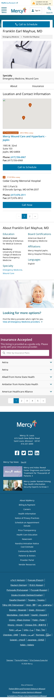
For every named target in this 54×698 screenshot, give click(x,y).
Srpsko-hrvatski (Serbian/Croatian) (27, 595)
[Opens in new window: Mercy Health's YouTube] (30, 453)
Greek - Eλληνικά (37, 610)
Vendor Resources (27, 564)
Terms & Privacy (21, 660)
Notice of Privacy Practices (27, 518)
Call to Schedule (28, 24)
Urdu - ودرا (28, 630)
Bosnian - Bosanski (17, 610)
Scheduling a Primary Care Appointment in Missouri (27, 696)
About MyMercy (27, 500)
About (13, 86)
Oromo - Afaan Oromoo (19, 620)
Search (49, 12)
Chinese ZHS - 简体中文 (35, 625)
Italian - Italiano (27, 645)
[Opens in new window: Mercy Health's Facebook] (17, 453)
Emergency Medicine (11, 37)
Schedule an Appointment (27, 522)
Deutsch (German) (19, 585)
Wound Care (8, 273)
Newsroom (27, 539)
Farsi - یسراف (15, 630)
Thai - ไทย (40, 630)
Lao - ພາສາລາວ (45, 605)
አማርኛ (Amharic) (18, 580)
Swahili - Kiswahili (39, 615)
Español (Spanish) (17, 600)
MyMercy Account (8, 3)
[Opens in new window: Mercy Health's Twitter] (23, 453)
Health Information (27, 513)
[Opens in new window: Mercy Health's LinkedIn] (37, 453)
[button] (23, 118)
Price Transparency (27, 530)
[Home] (18, 10)
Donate (27, 526)
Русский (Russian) (39, 590)
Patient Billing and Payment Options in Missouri (27, 689)
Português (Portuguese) (17, 590)
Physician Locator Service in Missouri (27, 692)
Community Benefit (27, 551)
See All (23, 462)
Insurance (38, 86)
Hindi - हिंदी (30, 605)
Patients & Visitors (27, 555)
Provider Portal (27, 560)
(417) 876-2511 (18, 194)
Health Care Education (27, 534)
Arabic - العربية (27, 635)
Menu (4, 12)
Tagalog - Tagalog (36, 600)
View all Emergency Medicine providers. (22, 321)
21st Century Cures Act (39, 660)
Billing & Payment (27, 505)
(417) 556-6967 (18, 157)
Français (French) (35, 580)
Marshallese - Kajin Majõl (18, 615)
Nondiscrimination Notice (27, 543)
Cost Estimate (27, 546)
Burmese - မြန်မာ (43, 635)
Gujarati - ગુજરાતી (17, 640)
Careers (27, 509)
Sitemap (10, 660)
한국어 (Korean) (36, 585)
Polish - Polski (38, 620)
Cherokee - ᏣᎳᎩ (10, 635)
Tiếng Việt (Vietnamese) (13, 605)
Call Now (27, 205)
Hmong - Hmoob (15, 625)
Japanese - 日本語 (35, 640)
